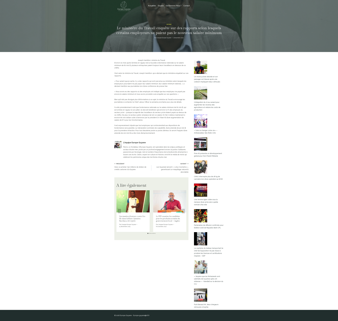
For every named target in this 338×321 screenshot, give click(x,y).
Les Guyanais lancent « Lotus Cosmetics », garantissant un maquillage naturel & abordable (172, 168)
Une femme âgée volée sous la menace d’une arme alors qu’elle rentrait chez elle (206, 202)
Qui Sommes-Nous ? (173, 6)
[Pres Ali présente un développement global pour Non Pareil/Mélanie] (209, 144)
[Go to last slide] (119, 211)
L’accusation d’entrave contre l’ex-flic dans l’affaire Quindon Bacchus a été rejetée (132, 218)
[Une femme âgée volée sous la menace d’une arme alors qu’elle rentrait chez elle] (209, 190)
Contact (186, 6)
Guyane (161, 6)
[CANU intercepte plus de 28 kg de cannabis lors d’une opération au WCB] (209, 167)
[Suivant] (183, 211)
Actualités (152, 6)
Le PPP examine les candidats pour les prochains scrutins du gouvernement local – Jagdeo (168, 218)
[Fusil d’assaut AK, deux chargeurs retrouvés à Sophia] (209, 295)
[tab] (147, 233)
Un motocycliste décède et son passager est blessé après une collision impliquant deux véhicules (207, 79)
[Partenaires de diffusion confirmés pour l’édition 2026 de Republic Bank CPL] (209, 215)
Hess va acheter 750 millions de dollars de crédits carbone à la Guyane (130, 166)
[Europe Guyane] (124, 5)
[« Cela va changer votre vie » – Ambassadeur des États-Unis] (209, 121)
